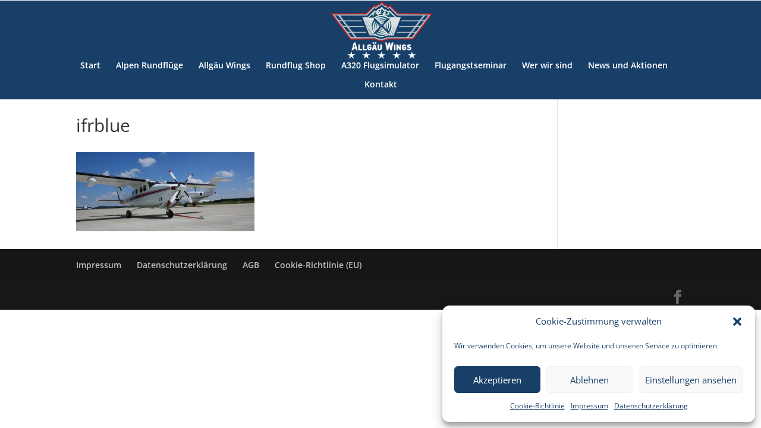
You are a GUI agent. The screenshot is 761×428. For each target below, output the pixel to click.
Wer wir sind (547, 66)
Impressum (589, 406)
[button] (737, 322)
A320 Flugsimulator (380, 66)
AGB (251, 264)
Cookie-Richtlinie (537, 406)
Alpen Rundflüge (149, 66)
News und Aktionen (628, 66)
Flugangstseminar (471, 66)
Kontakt (380, 85)
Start (90, 66)
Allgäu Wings (224, 66)
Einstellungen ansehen (691, 380)
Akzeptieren (497, 380)
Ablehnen (589, 380)
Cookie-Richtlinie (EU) (318, 264)
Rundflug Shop (296, 66)
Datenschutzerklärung (651, 406)
